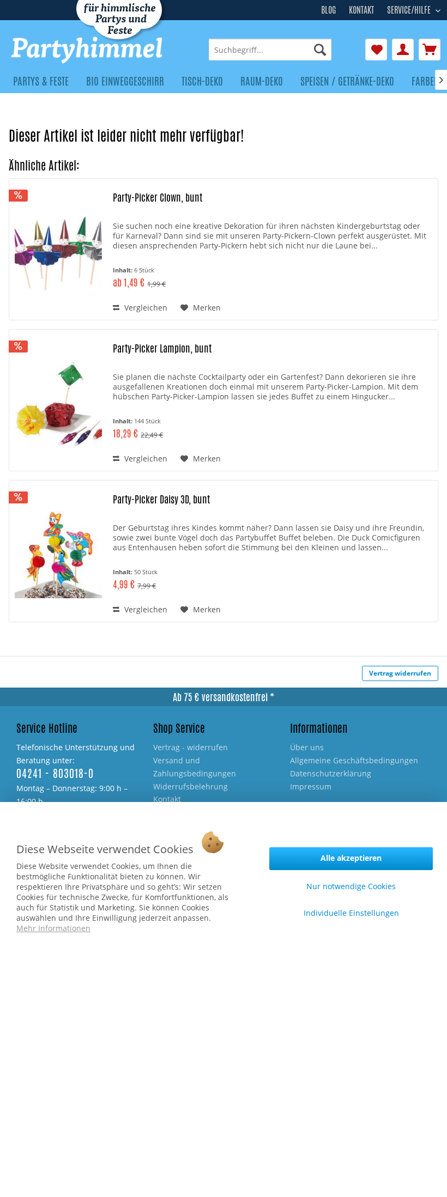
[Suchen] (320, 49)
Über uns (307, 747)
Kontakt (361, 10)
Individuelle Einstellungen (351, 913)
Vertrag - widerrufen (190, 747)
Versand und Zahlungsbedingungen (194, 767)
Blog (328, 10)
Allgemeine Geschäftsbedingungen (354, 760)
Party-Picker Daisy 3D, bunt (161, 499)
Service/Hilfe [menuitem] (410, 9)
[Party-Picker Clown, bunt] (58, 252)
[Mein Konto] (403, 49)
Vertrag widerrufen (400, 673)
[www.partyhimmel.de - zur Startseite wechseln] (88, 50)
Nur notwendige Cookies (351, 886)
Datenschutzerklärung (330, 773)
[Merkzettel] (376, 49)
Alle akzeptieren (351, 858)
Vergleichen (144, 307)
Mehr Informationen (53, 928)
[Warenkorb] (429, 49)
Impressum (310, 786)
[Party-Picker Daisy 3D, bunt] (58, 554)
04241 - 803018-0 (55, 773)
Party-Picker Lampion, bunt (162, 348)
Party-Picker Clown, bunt (157, 197)
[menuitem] (270, 49)
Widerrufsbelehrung (190, 786)
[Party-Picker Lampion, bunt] (58, 403)
